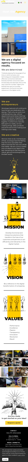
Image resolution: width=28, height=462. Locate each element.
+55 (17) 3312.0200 (13, 433)
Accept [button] (5, 459)
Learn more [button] (21, 455)
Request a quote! (14, 423)
